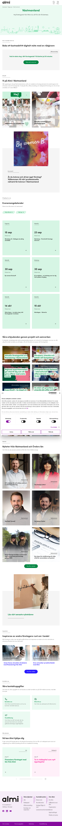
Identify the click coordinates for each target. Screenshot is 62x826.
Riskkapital (26, 802)
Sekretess (31, 824)
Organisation (52, 807)
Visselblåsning (43, 824)
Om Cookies (5, 824)
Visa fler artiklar (31, 671)
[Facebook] (3, 811)
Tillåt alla (50, 432)
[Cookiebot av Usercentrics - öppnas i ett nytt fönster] (49, 393)
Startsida (4, 7)
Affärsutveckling (28, 805)
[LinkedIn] (7, 811)
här (27, 408)
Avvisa (11, 432)
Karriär (51, 809)
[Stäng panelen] (59, 393)
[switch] (23, 421)
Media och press (53, 815)
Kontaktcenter (40, 802)
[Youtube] (10, 811)
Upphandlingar (53, 812)
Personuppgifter (18, 824)
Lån (25, 800)
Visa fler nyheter (31, 566)
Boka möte (39, 800)
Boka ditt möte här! (31, 62)
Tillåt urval (31, 432)
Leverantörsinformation (42, 809)
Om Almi (51, 800)
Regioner (10, 7)
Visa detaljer (54, 427)
